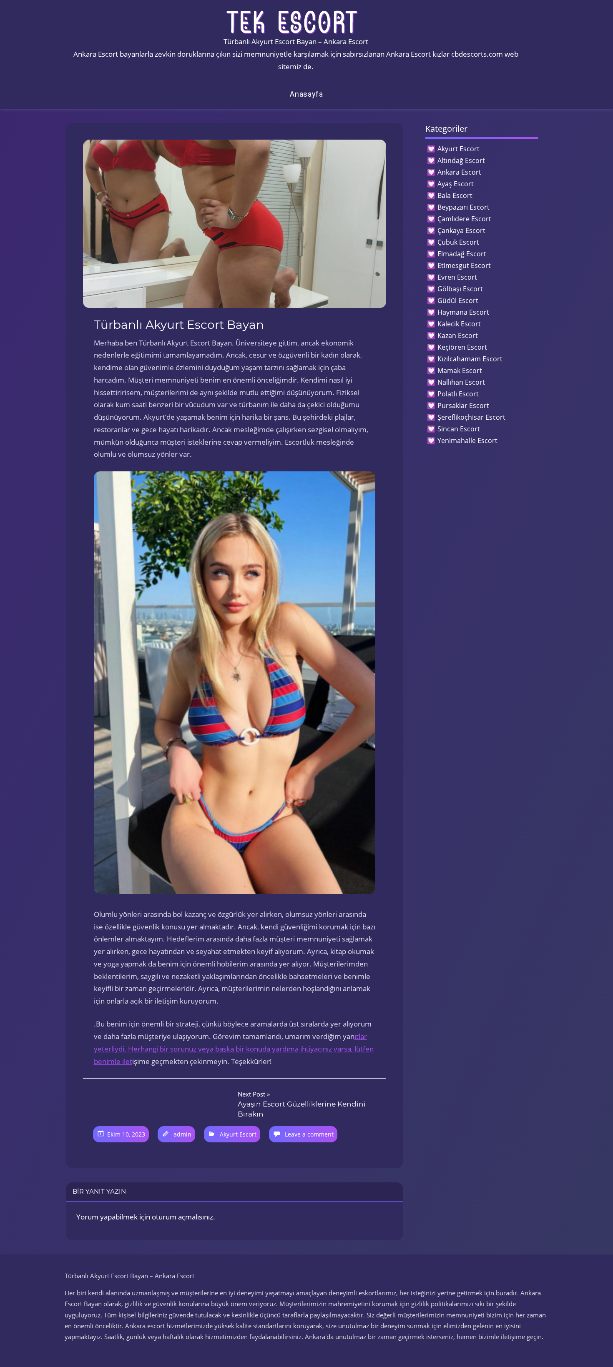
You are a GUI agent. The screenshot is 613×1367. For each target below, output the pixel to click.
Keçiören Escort (462, 347)
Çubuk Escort (458, 242)
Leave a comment (309, 1134)
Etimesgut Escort (464, 265)
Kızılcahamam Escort (469, 358)
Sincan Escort (458, 428)
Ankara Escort (459, 172)
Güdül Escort (457, 300)
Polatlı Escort (458, 393)
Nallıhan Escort (461, 382)
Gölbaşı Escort (460, 288)
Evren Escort (457, 277)
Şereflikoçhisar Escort (471, 417)
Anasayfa (306, 94)
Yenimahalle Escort (467, 440)
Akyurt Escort (238, 1134)
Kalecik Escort (459, 323)
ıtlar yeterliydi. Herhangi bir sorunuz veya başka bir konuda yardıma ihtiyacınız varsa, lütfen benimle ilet (234, 1049)
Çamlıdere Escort (464, 218)
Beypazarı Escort (463, 207)
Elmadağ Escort (461, 253)
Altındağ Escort (461, 160)
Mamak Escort (459, 370)
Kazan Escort (457, 335)
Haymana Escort (463, 312)
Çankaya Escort (461, 230)
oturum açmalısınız (182, 1217)
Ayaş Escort (455, 183)
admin (182, 1134)
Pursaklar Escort (463, 405)
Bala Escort (454, 195)
